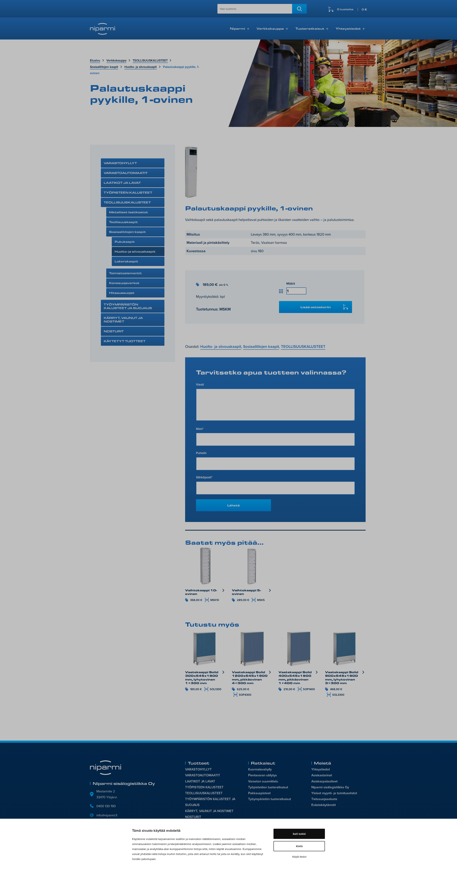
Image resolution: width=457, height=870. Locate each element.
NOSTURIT (114, 331)
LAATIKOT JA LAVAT (122, 182)
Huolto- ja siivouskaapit (140, 67)
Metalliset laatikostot (128, 212)
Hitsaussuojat (121, 293)
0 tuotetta (352, 9)
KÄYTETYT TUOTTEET (124, 341)
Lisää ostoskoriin (315, 307)
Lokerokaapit (126, 261)
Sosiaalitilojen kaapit (104, 67)
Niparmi (237, 28)
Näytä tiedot (299, 857)
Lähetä (233, 505)
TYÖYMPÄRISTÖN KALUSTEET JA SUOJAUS (128, 306)
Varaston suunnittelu (263, 781)
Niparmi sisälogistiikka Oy (330, 787)
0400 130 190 (106, 806)
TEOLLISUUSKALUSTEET (150, 60)
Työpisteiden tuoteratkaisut (268, 787)
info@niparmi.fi (106, 815)
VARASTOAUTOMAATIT (126, 173)
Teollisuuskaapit (123, 222)
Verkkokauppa (270, 28)
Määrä (290, 283)
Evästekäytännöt (323, 804)
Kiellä (299, 846)
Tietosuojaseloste (324, 799)
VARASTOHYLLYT (120, 163)
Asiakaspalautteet (324, 781)
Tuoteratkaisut (309, 28)
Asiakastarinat (321, 775)
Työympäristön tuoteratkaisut (269, 799)
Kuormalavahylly (260, 769)
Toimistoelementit (125, 273)
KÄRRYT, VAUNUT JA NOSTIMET (123, 319)
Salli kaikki (299, 834)
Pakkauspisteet (259, 793)
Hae (299, 9)
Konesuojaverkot (124, 283)
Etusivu (95, 60)
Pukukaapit (125, 241)
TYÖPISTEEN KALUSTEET (128, 192)
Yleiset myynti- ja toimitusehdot (334, 793)
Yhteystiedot (348, 28)
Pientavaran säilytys (262, 775)
